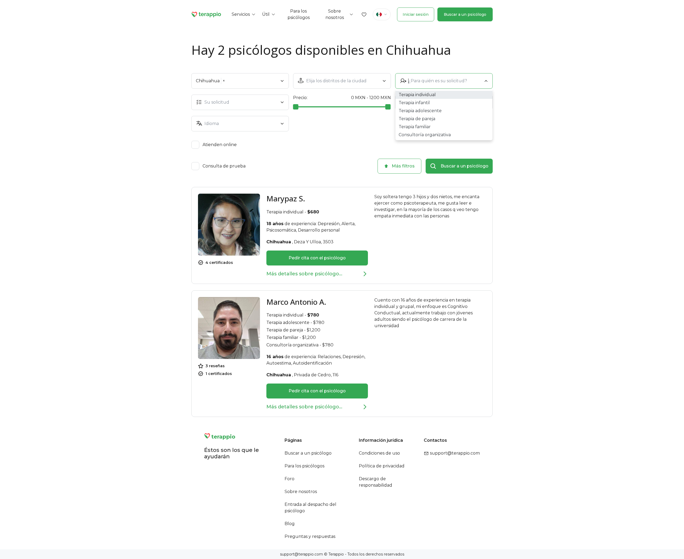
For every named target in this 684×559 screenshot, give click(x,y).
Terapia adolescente (287, 322)
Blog (290, 523)
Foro (289, 478)
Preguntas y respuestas (310, 536)
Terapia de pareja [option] (417, 118)
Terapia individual (285, 211)
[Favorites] (364, 14)
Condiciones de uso (379, 453)
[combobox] (343, 81)
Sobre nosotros (301, 491)
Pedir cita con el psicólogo (317, 257)
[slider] (295, 107)
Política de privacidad (382, 465)
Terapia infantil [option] (414, 102)
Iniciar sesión (416, 14)
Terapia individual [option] (417, 94)
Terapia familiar (282, 337)
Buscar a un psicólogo (465, 14)
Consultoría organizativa (292, 344)
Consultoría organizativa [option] (425, 134)
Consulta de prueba (224, 166)
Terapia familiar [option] (415, 126)
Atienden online (220, 145)
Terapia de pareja (284, 330)
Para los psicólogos (304, 465)
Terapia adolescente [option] (420, 110)
